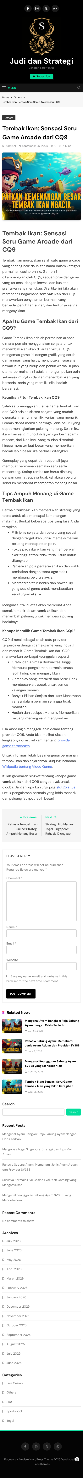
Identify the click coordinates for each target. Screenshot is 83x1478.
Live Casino (15, 1383)
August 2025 (16, 1344)
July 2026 (14, 1241)
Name (11, 927)
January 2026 (16, 1297)
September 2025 (19, 1335)
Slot (9, 1402)
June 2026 (14, 1250)
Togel (10, 1421)
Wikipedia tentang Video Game (27, 766)
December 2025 (18, 1306)
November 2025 (18, 1316)
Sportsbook (15, 1411)
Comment (14, 878)
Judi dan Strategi (41, 61)
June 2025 (14, 1363)
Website (12, 960)
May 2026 (14, 1260)
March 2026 (15, 1278)
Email (11, 943)
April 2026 (14, 1269)
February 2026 (17, 1288)
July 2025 (14, 1353)
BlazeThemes (41, 1464)
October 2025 (17, 1325)
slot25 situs (66, 787)
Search (8, 1104)
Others (9, 118)
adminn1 (11, 146)
